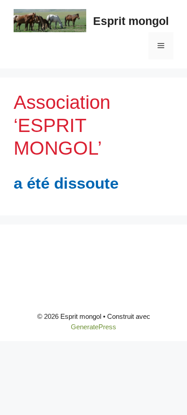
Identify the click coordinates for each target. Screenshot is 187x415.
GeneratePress (93, 327)
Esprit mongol (131, 21)
